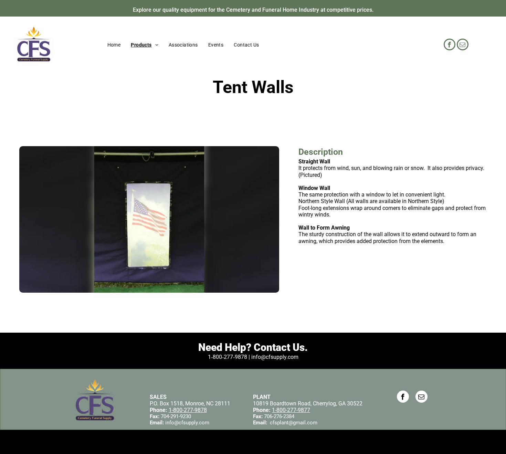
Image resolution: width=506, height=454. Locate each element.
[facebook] (449, 45)
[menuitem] (114, 45)
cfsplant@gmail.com (293, 423)
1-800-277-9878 (188, 410)
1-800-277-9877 (291, 410)
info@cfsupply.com (187, 423)
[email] (462, 45)
